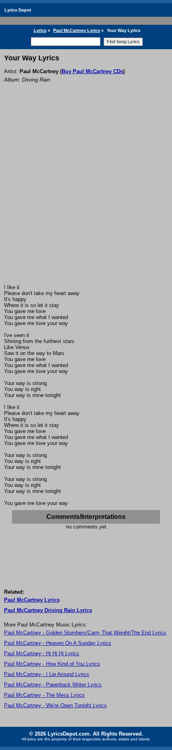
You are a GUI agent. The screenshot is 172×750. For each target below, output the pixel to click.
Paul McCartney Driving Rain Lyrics (48, 610)
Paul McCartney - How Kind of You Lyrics (52, 664)
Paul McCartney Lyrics (76, 30)
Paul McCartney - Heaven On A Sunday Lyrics (57, 643)
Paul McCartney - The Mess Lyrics (44, 695)
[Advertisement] (86, 194)
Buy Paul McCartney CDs (92, 71)
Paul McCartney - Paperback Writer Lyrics (53, 685)
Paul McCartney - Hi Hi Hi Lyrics (41, 653)
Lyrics (40, 30)
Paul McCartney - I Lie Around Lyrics (46, 674)
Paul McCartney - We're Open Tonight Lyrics (55, 705)
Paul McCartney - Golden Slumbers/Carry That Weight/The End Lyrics (85, 633)
